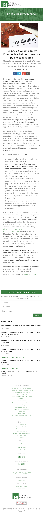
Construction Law (21, 394)
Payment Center (21, 429)
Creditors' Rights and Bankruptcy (21, 396)
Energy (21, 398)
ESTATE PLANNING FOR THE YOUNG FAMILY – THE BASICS (20, 361)
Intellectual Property (21, 407)
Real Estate (21, 413)
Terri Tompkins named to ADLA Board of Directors (21, 326)
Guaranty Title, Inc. (22, 427)
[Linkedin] (23, 457)
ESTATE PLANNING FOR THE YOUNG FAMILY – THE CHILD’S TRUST (20, 350)
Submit (38, 315)
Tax (21, 417)
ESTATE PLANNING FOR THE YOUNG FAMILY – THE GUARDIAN (20, 341)
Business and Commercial (21, 392)
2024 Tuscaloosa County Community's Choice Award (19, 372)
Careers (21, 437)
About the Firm (21, 424)
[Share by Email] (28, 73)
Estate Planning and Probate (21, 403)
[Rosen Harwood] (11, 4)
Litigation (21, 411)
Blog (21, 443)
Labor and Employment (21, 409)
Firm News (4, 357)
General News (13, 357)
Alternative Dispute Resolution (21, 388)
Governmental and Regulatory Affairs (22, 405)
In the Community (22, 431)
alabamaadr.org (30, 274)
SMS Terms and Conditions (21, 433)
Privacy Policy (21, 435)
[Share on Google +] (24, 73)
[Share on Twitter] (19, 73)
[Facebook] (19, 457)
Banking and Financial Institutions (21, 390)
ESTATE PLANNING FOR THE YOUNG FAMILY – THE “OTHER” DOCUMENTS (20, 333)
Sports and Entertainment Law (22, 415)
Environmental (21, 401)
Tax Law (21, 357)
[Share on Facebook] (15, 73)
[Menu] (40, 1)
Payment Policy (21, 449)
